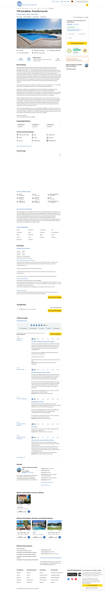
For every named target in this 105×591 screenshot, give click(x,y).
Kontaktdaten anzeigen (71, 68)
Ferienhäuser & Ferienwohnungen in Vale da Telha (27, 559)
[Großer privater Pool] (39, 33)
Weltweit (19, 580)
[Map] (39, 171)
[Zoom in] (60, 154)
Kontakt (42, 582)
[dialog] (92, 579)
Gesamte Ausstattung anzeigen (23, 146)
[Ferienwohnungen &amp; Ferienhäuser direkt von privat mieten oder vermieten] (27, 4)
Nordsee (19, 572)
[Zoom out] (60, 156)
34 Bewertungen (30, 472)
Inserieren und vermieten (57, 572)
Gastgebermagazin (55, 575)
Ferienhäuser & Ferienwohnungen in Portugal (26, 552)
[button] (92, 588)
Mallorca (19, 577)
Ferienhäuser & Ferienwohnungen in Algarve (26, 554)
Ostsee (18, 575)
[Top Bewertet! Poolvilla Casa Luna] (24, 499)
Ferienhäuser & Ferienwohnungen (22, 8)
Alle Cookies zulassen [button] (92, 585)
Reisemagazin (43, 577)
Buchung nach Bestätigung (54, 297)
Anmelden (57, 1)
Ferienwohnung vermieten (82, 1)
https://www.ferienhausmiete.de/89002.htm (51, 557)
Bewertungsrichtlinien (21, 334)
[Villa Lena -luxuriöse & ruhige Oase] (24, 525)
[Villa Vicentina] (54, 525)
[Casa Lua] (39, 525)
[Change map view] (18, 154)
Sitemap (19, 582)
